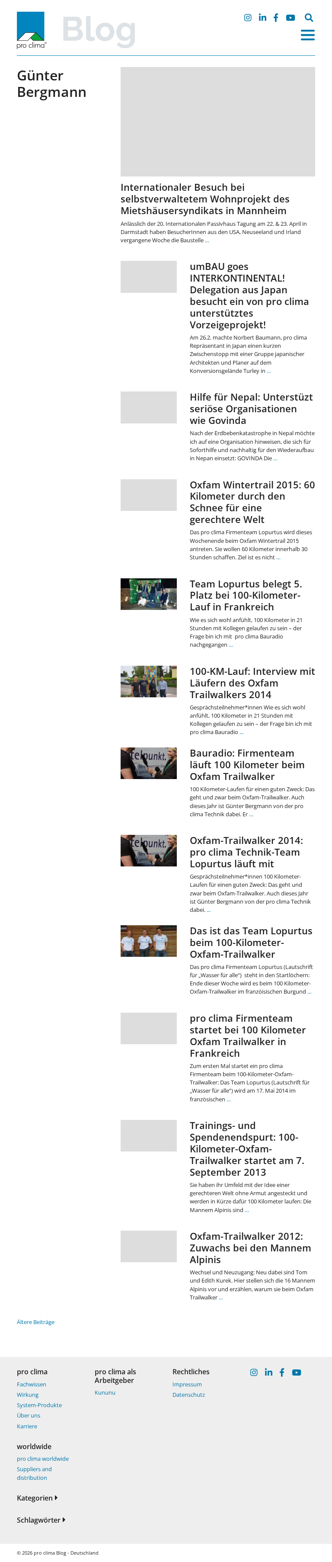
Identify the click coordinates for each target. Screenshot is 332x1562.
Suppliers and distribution (34, 1473)
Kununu (105, 1392)
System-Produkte (39, 1405)
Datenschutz (188, 1394)
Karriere (27, 1426)
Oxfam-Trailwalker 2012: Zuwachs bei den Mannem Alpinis (250, 1247)
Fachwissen (31, 1384)
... (241, 732)
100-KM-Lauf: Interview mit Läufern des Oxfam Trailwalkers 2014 (252, 682)
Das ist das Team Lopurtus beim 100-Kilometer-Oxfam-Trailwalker (251, 942)
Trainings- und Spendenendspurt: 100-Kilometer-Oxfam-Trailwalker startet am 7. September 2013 (247, 1149)
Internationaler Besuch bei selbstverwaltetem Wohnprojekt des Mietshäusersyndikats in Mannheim (205, 198)
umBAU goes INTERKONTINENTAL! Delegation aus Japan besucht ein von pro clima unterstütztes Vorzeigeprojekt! (249, 295)
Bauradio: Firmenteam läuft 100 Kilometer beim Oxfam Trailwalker (247, 764)
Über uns (28, 1415)
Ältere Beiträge (35, 1322)
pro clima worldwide (43, 1459)
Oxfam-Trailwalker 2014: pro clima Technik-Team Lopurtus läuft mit (246, 852)
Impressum (187, 1384)
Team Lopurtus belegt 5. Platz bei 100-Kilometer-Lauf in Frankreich (246, 595)
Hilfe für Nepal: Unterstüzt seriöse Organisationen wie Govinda (251, 408)
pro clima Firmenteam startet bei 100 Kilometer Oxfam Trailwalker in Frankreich (248, 1035)
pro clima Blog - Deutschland (66, 1552)
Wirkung (27, 1394)
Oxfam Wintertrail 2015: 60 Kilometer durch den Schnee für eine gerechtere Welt (252, 502)
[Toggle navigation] (307, 35)
